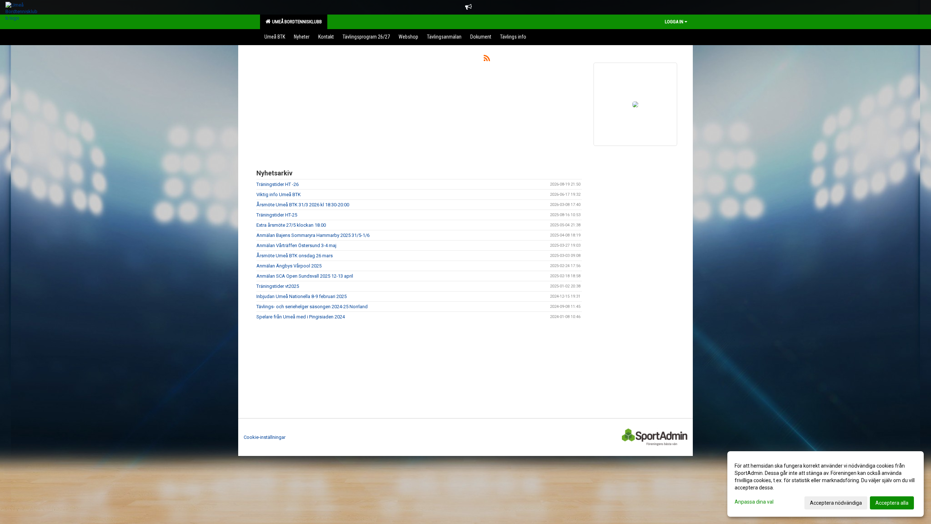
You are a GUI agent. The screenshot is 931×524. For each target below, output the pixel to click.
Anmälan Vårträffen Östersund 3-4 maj (296, 245)
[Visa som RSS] (487, 59)
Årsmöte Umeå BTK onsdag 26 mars (294, 255)
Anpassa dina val (754, 502)
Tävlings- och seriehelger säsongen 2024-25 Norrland (312, 306)
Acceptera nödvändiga (836, 503)
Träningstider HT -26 (277, 184)
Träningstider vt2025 (277, 286)
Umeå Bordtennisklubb (296, 21)
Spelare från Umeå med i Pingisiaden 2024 (300, 316)
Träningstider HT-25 (276, 215)
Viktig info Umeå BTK (278, 194)
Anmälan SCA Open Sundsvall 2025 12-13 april (304, 276)
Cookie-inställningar (264, 437)
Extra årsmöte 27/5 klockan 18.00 (291, 225)
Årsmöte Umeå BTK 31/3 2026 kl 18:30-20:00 (302, 204)
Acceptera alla (891, 503)
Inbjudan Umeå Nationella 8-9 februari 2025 (301, 296)
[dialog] (825, 484)
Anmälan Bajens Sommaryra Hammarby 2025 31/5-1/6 (312, 235)
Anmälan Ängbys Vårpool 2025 (288, 266)
